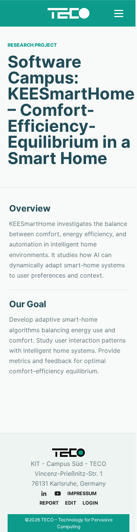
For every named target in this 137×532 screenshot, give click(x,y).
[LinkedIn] (44, 493)
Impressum (82, 493)
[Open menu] (119, 13)
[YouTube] (57, 493)
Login (90, 503)
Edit (70, 503)
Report (49, 503)
